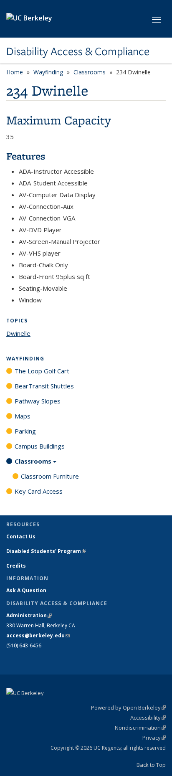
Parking (25, 431)
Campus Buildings (40, 446)
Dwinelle (18, 333)
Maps (22, 416)
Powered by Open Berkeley (128, 707)
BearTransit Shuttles (44, 386)
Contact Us (20, 536)
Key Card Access (39, 491)
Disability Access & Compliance (77, 51)
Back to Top (151, 764)
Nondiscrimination (140, 727)
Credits (16, 565)
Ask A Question (26, 590)
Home (14, 72)
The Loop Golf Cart (42, 371)
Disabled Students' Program (46, 551)
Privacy (154, 737)
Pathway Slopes (38, 401)
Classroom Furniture (50, 476)
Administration (29, 615)
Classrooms (89, 72)
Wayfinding (48, 72)
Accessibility (148, 717)
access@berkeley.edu (38, 635)
